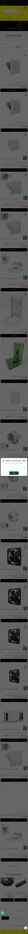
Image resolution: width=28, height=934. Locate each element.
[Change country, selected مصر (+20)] (24, 468)
